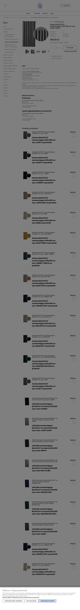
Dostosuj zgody (31, 601)
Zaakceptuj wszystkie (47, 601)
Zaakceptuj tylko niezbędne (13, 601)
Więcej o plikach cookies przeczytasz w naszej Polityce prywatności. (20, 597)
